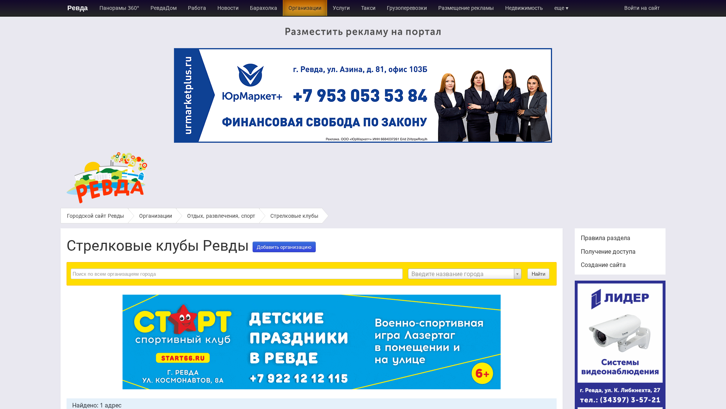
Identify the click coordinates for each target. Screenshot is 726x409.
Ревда (77, 8)
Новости (228, 7)
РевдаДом (163, 7)
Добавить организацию (284, 247)
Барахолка (263, 7)
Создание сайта (603, 265)
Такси (368, 7)
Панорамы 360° (119, 7)
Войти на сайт (642, 7)
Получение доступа (608, 251)
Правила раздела (605, 238)
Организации (305, 7)
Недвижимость (524, 7)
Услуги (341, 7)
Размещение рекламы (466, 7)
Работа (197, 7)
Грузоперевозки (407, 7)
